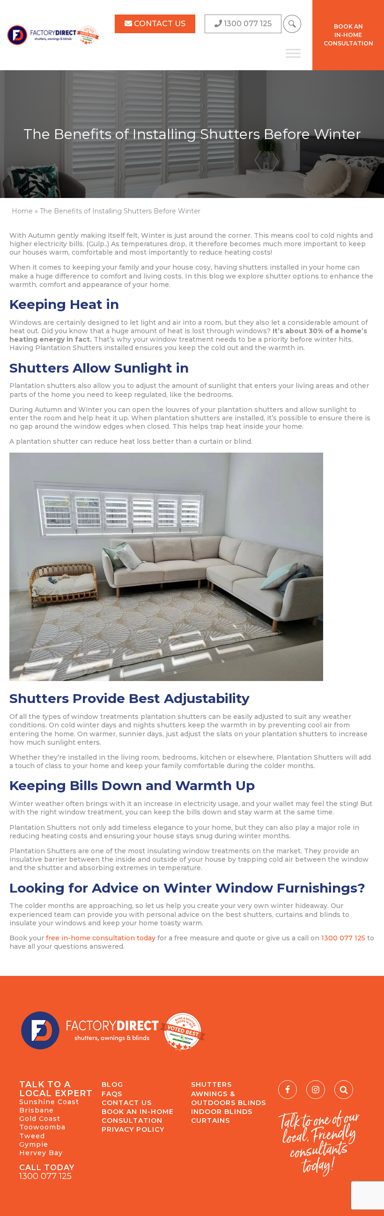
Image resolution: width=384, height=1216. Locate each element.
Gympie (33, 1144)
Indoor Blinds (221, 1111)
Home (22, 211)
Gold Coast (39, 1118)
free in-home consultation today (100, 938)
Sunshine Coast (49, 1102)
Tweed (32, 1136)
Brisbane (36, 1110)
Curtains (210, 1120)
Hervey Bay (41, 1153)
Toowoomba (42, 1127)
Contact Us (127, 1103)
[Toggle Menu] (293, 53)
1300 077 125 (344, 938)
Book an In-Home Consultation (138, 1116)
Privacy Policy (133, 1129)
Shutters (211, 1084)
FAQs (112, 1094)
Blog (112, 1084)
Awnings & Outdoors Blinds (228, 1098)
